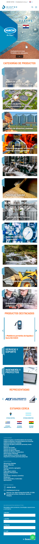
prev (3, 331)
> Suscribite (29, 539)
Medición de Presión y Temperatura (14, 452)
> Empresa (7, 525)
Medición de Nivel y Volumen (12, 450)
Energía (6, 466)
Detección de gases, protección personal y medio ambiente (18, 445)
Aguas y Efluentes (9, 465)
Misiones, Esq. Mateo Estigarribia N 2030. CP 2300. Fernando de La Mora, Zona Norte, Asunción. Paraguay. (20, 494)
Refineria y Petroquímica (11, 472)
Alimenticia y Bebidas (10, 463)
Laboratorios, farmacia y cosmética (13, 475)
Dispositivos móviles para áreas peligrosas (16, 456)
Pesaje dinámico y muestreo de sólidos (15, 455)
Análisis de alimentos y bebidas (12, 443)
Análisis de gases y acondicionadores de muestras (18, 440)
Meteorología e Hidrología (11, 453)
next (36, 331)
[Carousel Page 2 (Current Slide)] (19, 56)
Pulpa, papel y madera (10, 471)
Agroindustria (7, 480)
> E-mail (6, 531)
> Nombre (6, 512)
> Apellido (6, 518)
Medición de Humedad (10, 449)
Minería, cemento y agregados (12, 468)
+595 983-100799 (10, 1)
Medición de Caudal (9, 447)
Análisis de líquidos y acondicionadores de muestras (18, 441)
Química (6, 474)
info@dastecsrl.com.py (21, 1)
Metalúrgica (7, 477)
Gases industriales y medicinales (13, 478)
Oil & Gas (6, 469)
